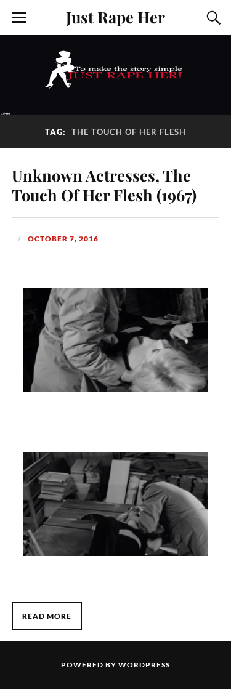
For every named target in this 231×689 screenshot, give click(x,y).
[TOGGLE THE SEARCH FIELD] (212, 17)
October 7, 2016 (63, 238)
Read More (46, 616)
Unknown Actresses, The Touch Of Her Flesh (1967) (104, 184)
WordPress (144, 664)
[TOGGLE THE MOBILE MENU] (19, 17)
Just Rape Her (115, 16)
